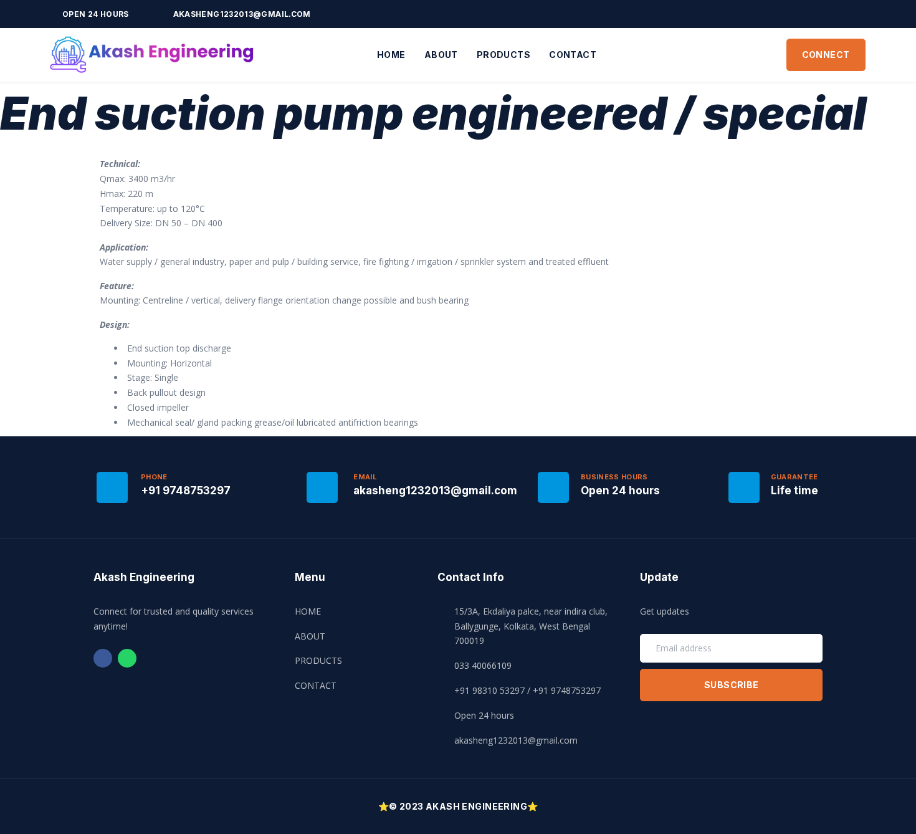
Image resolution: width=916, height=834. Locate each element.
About (441, 54)
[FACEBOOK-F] (841, 14)
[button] (826, 55)
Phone (154, 476)
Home (391, 54)
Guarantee (794, 476)
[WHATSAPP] (858, 14)
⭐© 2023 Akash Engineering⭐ (458, 806)
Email (365, 476)
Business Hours (614, 476)
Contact (572, 54)
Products (503, 54)
